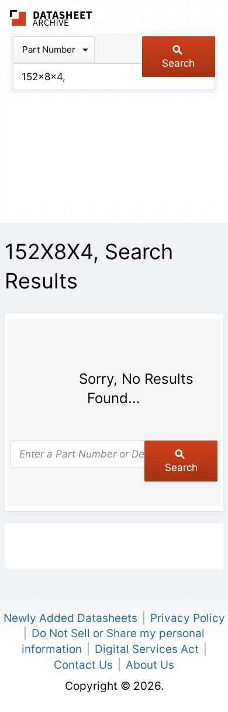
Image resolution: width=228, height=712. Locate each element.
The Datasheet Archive (51, 18)
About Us (150, 665)
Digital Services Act (147, 649)
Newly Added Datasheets (70, 618)
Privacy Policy (187, 618)
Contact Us (83, 665)
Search (178, 63)
